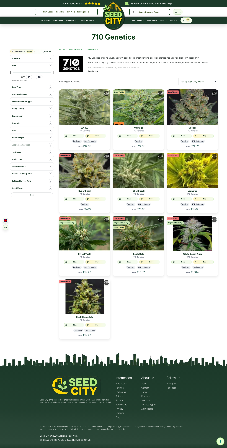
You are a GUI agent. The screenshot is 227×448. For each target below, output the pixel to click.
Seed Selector (137, 20)
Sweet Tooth (84, 254)
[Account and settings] (178, 12)
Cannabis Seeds (87, 20)
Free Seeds (152, 20)
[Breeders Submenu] (76, 20)
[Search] (133, 12)
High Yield (70, 12)
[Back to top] (220, 441)
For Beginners (83, 12)
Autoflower (58, 20)
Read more (93, 71)
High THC (59, 12)
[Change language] (5, 220)
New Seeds (48, 12)
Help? (172, 20)
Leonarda (192, 191)
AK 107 (84, 127)
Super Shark (84, 191)
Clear (32, 195)
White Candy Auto (192, 254)
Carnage (138, 127)
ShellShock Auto (84, 317)
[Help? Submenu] (177, 20)
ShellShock (139, 191)
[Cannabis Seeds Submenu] (96, 20)
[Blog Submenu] (166, 20)
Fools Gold (138, 254)
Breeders (70, 20)
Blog (162, 20)
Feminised (45, 20)
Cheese (193, 127)
